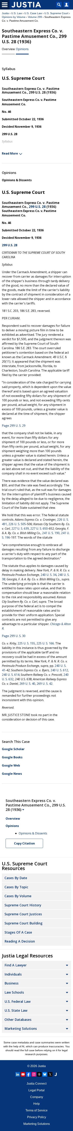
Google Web (11, 765)
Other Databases (17, 1019)
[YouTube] (23, 1074)
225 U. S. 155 (26, 643)
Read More (10, 153)
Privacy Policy (36, 1117)
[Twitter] (50, 1074)
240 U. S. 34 (48, 575)
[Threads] (39, 1074)
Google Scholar (13, 749)
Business (11, 983)
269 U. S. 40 (27, 684)
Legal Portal (36, 1090)
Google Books (12, 757)
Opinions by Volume (13, 16)
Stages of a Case (18, 932)
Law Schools (14, 992)
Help (36, 1103)
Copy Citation (24, 843)
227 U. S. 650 (39, 528)
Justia (5, 13)
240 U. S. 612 (59, 670)
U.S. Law (16, 13)
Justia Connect (36, 1083)
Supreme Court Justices (23, 914)
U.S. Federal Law (17, 1001)
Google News (12, 774)
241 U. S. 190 (51, 533)
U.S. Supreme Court (56, 13)
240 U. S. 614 (10, 675)
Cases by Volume (17, 896)
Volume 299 (35, 16)
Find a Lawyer (15, 965)
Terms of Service (36, 1110)
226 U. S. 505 (17, 524)
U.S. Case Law (33, 13)
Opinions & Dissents (17, 180)
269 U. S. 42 (44, 684)
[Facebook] (28, 1074)
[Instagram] (34, 1074)
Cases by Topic (16, 887)
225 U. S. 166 (45, 643)
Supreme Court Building (23, 923)
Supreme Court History (22, 905)
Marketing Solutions (20, 1028)
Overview (8, 49)
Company (36, 1097)
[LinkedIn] (17, 1074)
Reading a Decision (19, 941)
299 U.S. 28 (37, 207)
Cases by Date (15, 878)
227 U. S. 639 (20, 528)
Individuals (13, 974)
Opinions (22, 49)
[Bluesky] (44, 1074)
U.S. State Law (15, 1010)
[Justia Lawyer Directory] (55, 1074)
